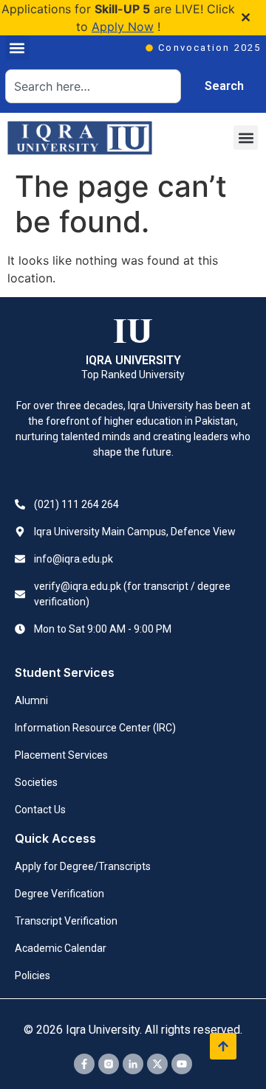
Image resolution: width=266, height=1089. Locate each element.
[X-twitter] (157, 1064)
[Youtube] (181, 1064)
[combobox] (93, 86)
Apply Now (123, 26)
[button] (17, 47)
